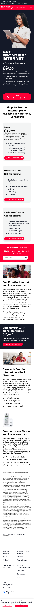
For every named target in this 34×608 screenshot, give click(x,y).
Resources (21, 571)
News (19, 577)
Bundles (20, 553)
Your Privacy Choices (9, 592)
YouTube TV (7, 567)
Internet (20, 557)
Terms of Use (7, 588)
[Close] (32, 602)
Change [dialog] (14, 1)
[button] (26, 258)
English (18, 3)
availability (11, 534)
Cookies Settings (7, 606)
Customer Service (23, 567)
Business (12, 3)
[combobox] (13, 258)
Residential (4, 3)
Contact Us (21, 574)
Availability (6, 560)
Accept (22, 606)
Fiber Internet (22, 560)
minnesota (20, 534)
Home (4, 534)
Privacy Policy (7, 585)
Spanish (24, 3)
